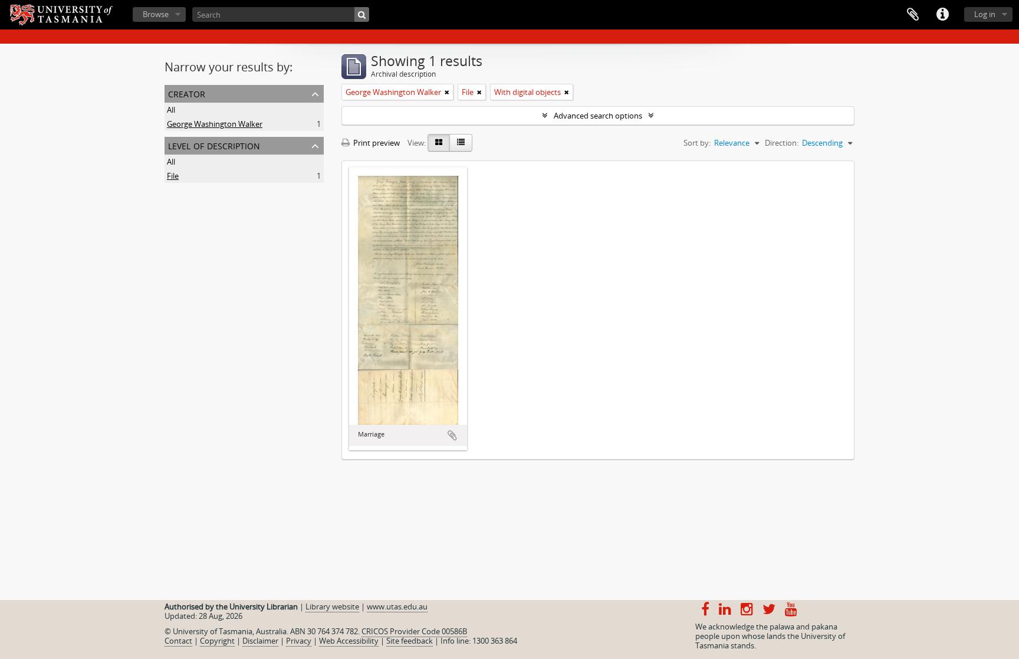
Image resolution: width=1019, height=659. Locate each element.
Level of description (214, 145)
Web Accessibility (349, 640)
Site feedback (409, 640)
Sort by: (697, 142)
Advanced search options (598, 115)
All (171, 109)
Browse (156, 14)
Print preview (375, 142)
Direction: (781, 142)
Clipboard (913, 14)
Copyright (217, 640)
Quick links (942, 14)
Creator (186, 93)
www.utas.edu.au (397, 606)
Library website (332, 606)
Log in (984, 14)
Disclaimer (260, 640)
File (173, 176)
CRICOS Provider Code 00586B (414, 631)
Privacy (298, 640)
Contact (178, 640)
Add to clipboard (452, 435)
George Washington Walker (214, 124)
